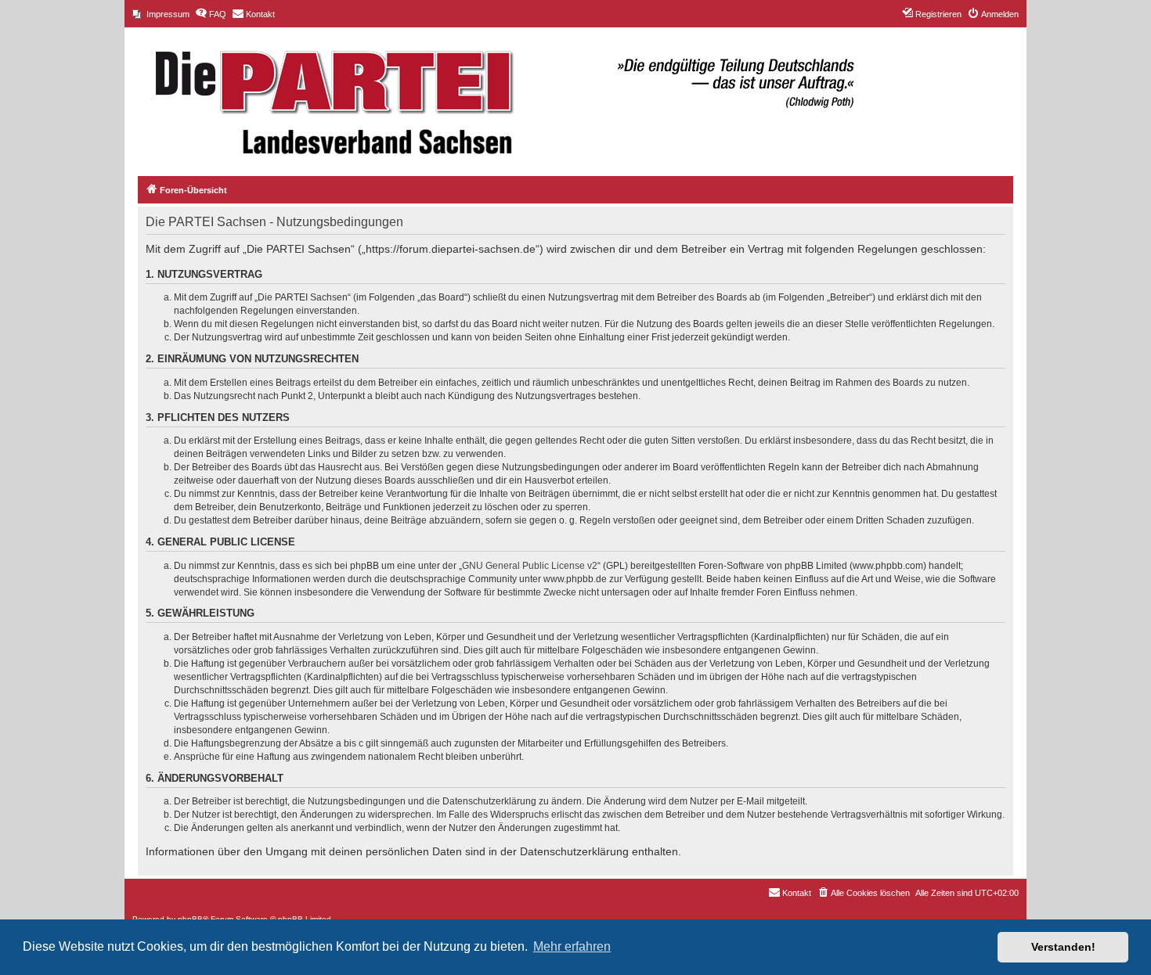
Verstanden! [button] (1063, 947)
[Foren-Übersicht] (496, 93)
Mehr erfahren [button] (572, 946)
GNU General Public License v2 (529, 565)
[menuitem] (160, 14)
